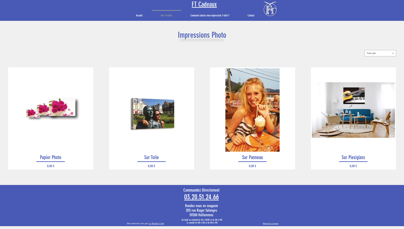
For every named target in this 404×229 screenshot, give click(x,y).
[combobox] (380, 53)
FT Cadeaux (204, 4)
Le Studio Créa (156, 223)
